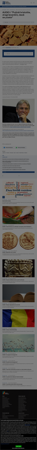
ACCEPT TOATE (18, 446)
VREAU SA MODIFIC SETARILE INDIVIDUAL (18, 448)
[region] (18, 434)
